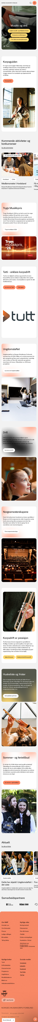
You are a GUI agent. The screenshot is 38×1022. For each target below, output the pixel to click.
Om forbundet (6, 928)
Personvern (5, 1013)
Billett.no (4, 980)
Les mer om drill (9, 450)
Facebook (23, 969)
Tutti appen (21, 287)
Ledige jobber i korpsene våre (27, 946)
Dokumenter (24, 928)
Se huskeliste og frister (11, 696)
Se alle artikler (6, 846)
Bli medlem (5, 937)
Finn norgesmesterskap (11, 531)
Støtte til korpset (9, 657)
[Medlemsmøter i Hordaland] (17, 171)
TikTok (22, 975)
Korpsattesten (6, 968)
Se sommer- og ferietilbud (12, 782)
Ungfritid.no (5, 974)
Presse (4, 931)
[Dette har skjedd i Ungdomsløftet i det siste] (17, 871)
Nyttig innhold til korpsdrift (24, 657)
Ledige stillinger (6, 934)
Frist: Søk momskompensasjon (19, 39)
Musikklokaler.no (7, 977)
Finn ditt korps (24, 931)
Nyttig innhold (24, 925)
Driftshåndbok (6, 965)
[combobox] (8, 1020)
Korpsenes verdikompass (19, 35)
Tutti (3, 962)
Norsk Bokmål (7, 1020)
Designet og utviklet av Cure (10, 1016)
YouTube (23, 972)
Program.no (5, 971)
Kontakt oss (5, 925)
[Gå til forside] (4, 993)
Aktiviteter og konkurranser (24, 943)
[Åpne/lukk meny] (34, 3)
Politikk (22, 934)
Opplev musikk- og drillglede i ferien (19, 30)
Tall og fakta (5, 940)
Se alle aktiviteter (7, 148)
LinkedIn (22, 966)
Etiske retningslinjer (26, 937)
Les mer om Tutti (9, 287)
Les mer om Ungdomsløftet (12, 370)
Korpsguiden (8, 81)
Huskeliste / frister (25, 940)
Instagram (23, 963)
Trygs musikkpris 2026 (11, 229)
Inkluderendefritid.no (8, 983)
